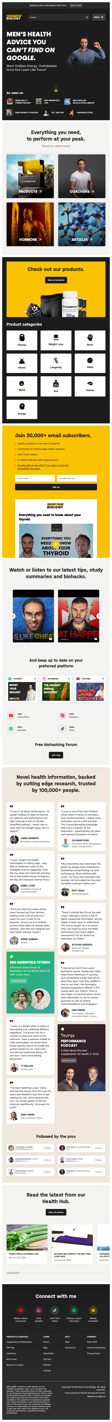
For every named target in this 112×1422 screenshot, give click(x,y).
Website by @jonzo (96, 1396)
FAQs (67, 1342)
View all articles (56, 1212)
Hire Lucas (12, 1359)
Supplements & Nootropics (19, 1342)
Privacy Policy (94, 1353)
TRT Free (10, 1347)
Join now (56, 755)
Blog (45, 1347)
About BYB (92, 1342)
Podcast (47, 1365)
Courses (47, 1359)
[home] (14, 17)
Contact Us (70, 1347)
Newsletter (48, 1353)
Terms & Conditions (96, 1347)
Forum (46, 1342)
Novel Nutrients (97, 1393)
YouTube (47, 1370)
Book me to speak (15, 1365)
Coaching (11, 1353)
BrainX (84, 1393)
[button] (98, 17)
